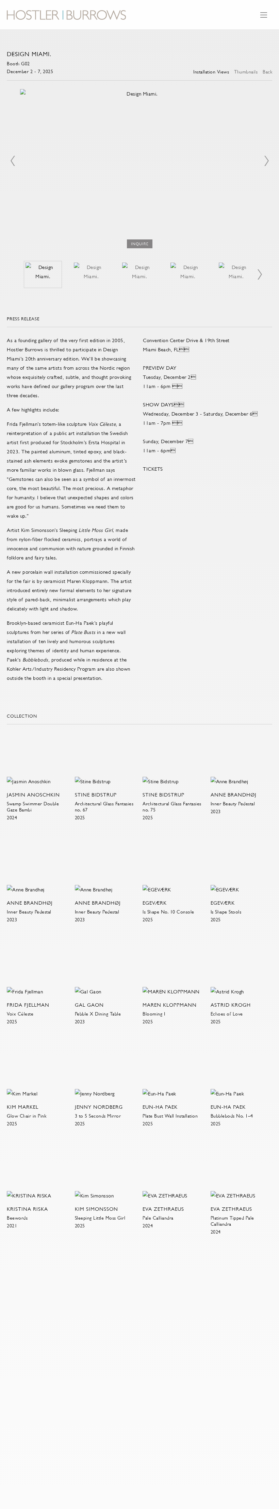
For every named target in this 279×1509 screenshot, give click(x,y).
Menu (264, 18)
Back (267, 71)
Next (266, 160)
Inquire (139, 244)
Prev (12, 160)
